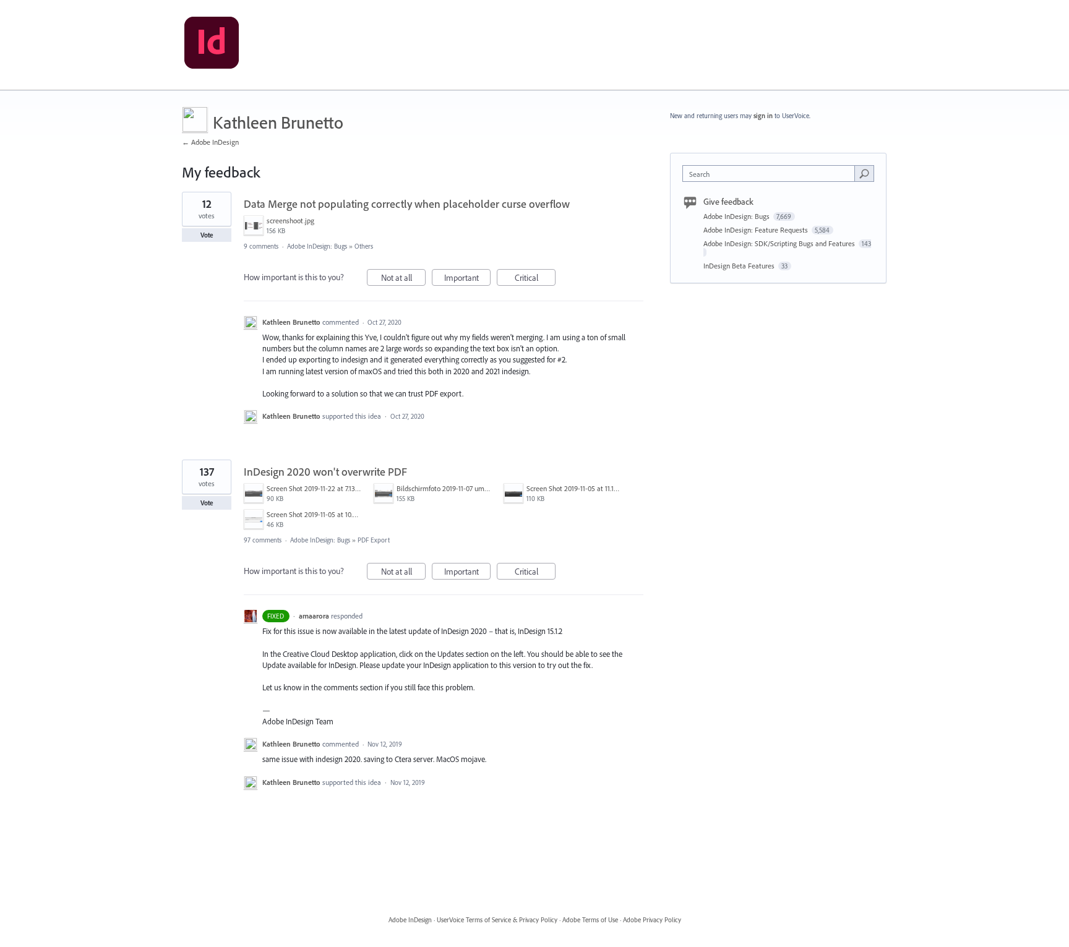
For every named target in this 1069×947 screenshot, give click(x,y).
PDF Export (374, 540)
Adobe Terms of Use (590, 919)
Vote (206, 235)
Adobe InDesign (410, 919)
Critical (535, 279)
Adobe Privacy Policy (652, 919)
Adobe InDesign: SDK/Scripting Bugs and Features (780, 243)
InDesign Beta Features (739, 265)
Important (467, 279)
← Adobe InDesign (210, 142)
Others (363, 246)
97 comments (262, 540)
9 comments (261, 246)
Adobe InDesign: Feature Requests (756, 229)
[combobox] (772, 173)
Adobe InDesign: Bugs (317, 246)
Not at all (403, 279)
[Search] (864, 173)
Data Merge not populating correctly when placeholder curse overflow (407, 204)
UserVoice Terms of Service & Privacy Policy (497, 919)
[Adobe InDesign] (211, 45)
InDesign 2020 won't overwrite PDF (325, 472)
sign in (763, 115)
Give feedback (728, 201)
